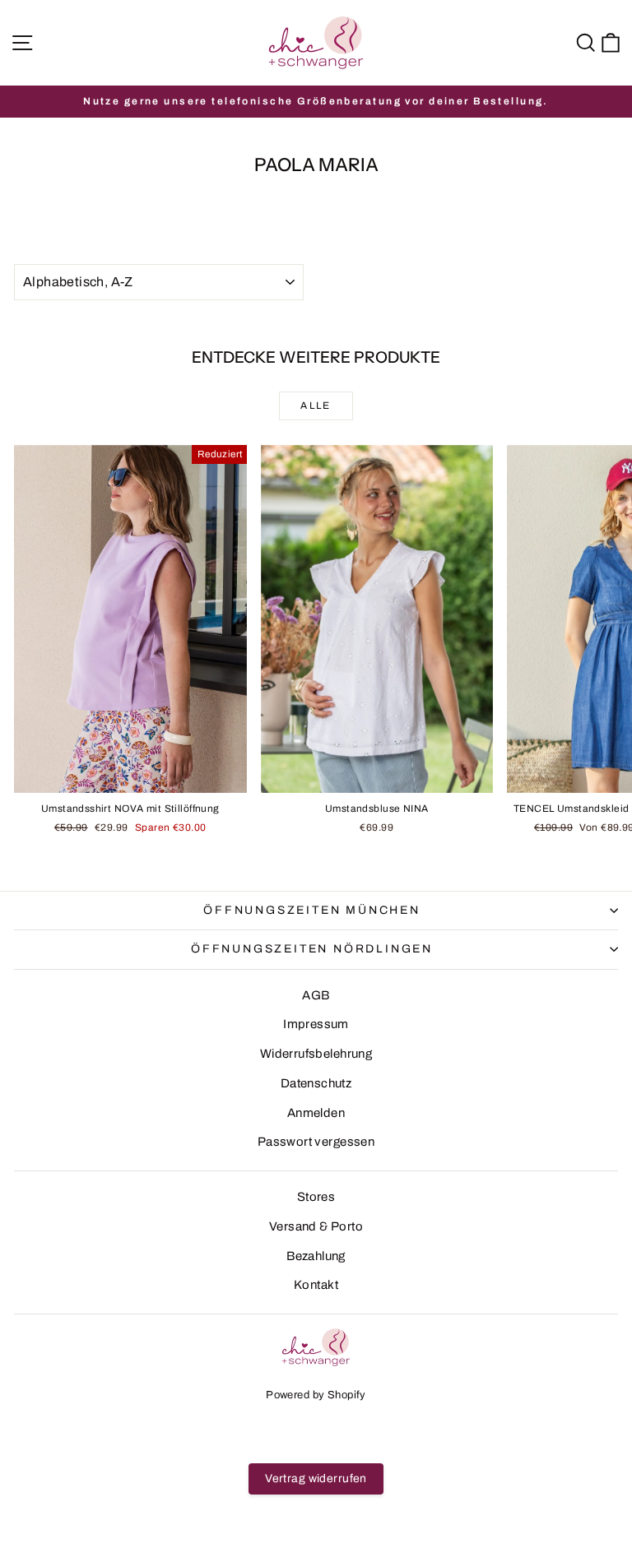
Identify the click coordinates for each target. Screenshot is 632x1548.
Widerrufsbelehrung (316, 1053)
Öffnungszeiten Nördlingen (312, 949)
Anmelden (316, 1112)
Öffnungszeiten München (312, 910)
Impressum (316, 1024)
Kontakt (316, 1284)
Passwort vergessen (316, 1141)
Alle (316, 405)
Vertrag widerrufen (316, 1478)
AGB (315, 995)
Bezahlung (316, 1256)
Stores (316, 1196)
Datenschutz (316, 1083)
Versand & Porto (316, 1226)
